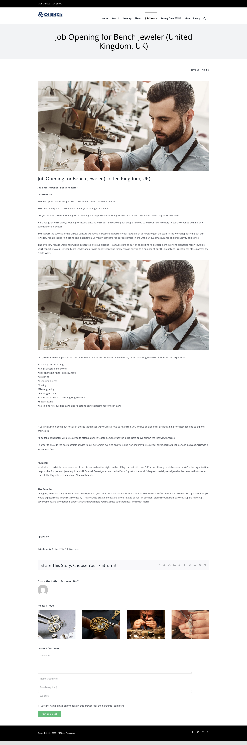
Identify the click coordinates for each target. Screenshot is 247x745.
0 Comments (74, 549)
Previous (194, 69)
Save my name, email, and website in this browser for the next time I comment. (82, 705)
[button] (205, 18)
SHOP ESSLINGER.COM (46, 4)
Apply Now (43, 536)
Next (204, 69)
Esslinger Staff (46, 549)
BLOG (59, 4)
